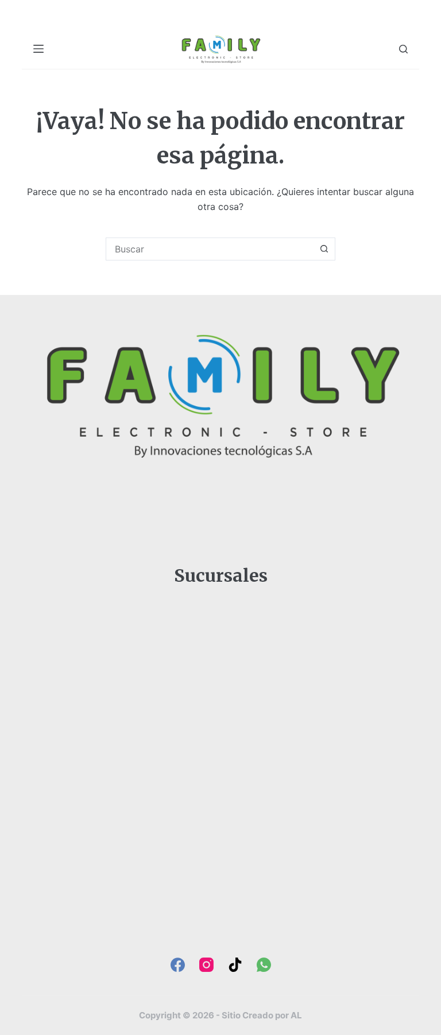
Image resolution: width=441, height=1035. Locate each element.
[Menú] (38, 49)
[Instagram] (206, 965)
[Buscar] (403, 49)
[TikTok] (235, 965)
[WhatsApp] (264, 965)
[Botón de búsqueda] (324, 249)
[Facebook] (178, 965)
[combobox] (209, 249)
